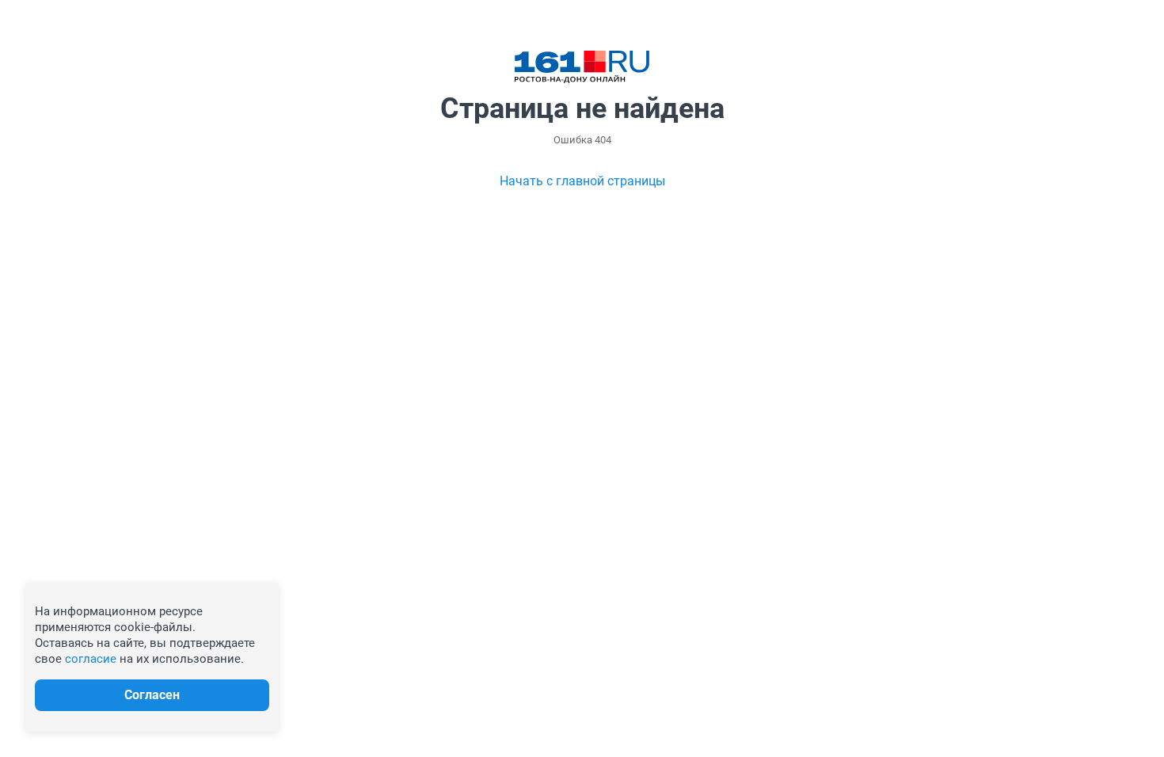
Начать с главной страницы (582, 180)
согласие (90, 659)
